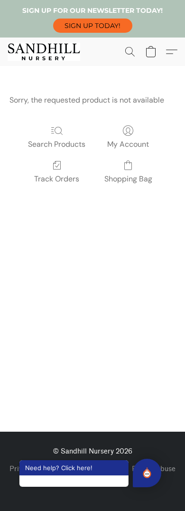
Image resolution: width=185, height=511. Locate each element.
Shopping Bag (128, 179)
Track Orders (56, 179)
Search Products (56, 144)
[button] (92, 26)
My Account (128, 144)
